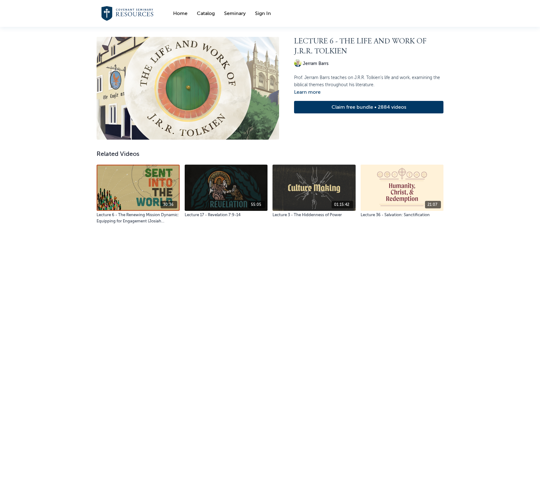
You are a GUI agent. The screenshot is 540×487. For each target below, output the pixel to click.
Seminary (235, 13)
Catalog (206, 13)
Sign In (263, 13)
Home (180, 13)
